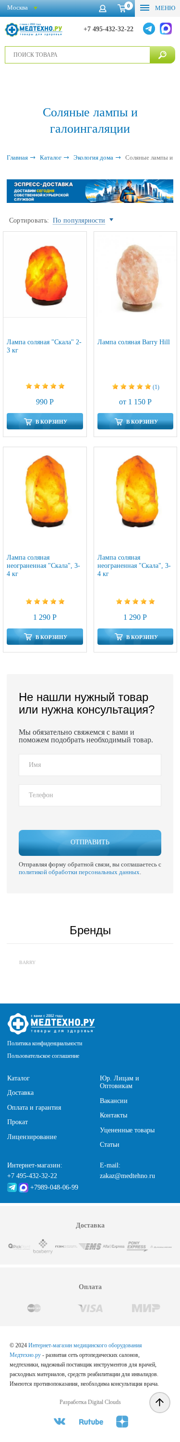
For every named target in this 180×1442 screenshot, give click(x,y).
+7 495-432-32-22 (108, 29)
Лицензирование (32, 1137)
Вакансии (114, 1100)
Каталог (18, 1078)
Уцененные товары (127, 1130)
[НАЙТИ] (162, 54)
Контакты (113, 1115)
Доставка (20, 1092)
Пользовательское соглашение (43, 1056)
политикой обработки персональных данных (79, 872)
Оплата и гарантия (34, 1107)
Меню (164, 8)
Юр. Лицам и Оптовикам (119, 1082)
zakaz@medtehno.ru (127, 1175)
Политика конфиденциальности (44, 1043)
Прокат (17, 1122)
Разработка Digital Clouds (90, 1402)
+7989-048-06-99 (54, 1187)
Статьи (110, 1144)
